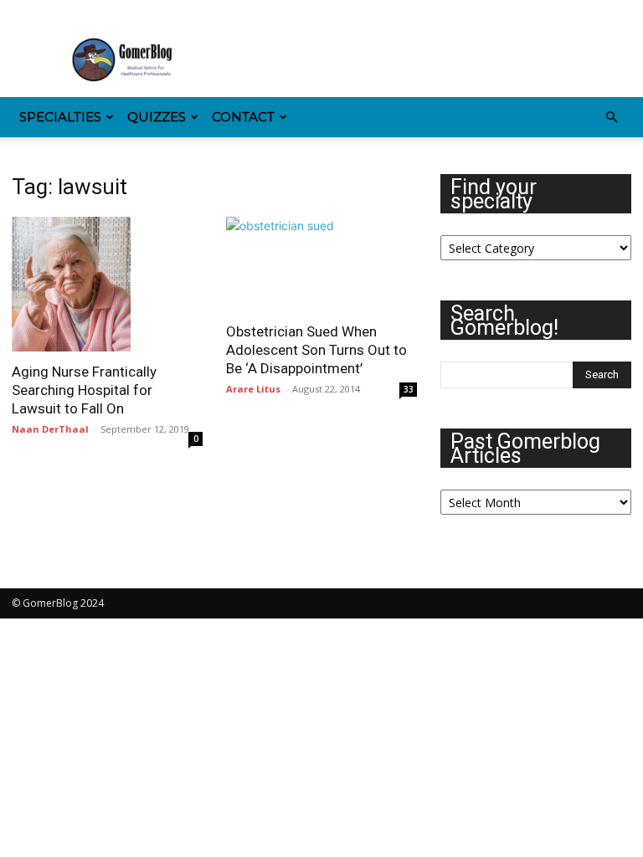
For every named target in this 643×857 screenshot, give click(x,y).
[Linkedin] (79, 11)
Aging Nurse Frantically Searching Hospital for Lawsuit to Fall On (84, 390)
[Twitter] (162, 11)
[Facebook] (24, 11)
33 (409, 389)
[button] (611, 118)
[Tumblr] (134, 11)
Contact (243, 117)
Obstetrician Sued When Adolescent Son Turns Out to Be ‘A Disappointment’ (316, 350)
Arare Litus (253, 388)
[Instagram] (51, 11)
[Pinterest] (107, 11)
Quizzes (156, 117)
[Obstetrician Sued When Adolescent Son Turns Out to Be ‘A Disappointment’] (321, 264)
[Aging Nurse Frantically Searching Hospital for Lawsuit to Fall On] (107, 284)
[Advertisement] (434, 60)
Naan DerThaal (50, 429)
